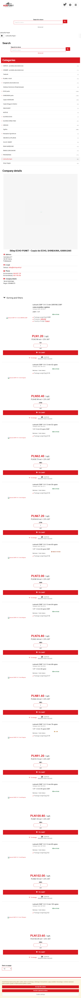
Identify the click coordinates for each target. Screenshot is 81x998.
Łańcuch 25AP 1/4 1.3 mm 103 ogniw (45, 904)
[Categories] (75, 5)
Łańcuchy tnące (11, 36)
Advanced (40, 27)
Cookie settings (40, 994)
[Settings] (70, 5)
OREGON (43, 319)
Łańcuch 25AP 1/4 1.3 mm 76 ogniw (45, 724)
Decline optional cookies (40, 990)
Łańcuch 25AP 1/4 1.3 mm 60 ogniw (45, 544)
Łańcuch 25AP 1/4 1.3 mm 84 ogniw (45, 784)
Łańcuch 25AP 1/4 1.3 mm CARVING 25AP (47, 305)
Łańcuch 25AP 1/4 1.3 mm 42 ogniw (45, 365)
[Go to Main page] (1, 36)
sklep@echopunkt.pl (15, 267)
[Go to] (19, 36)
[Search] (65, 21)
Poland (47, 321)
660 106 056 (17, 275)
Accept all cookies (40, 986)
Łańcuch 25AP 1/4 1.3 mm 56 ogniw (45, 484)
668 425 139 (17, 273)
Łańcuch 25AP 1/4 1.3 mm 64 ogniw (45, 604)
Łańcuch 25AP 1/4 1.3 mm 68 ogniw (45, 664)
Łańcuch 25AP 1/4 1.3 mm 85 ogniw (45, 844)
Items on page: (7, 965)
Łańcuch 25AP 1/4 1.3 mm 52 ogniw (45, 425)
